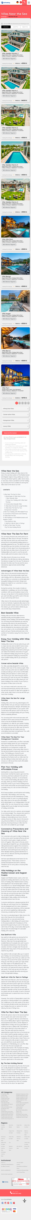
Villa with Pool (19, 1108)
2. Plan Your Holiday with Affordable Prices (15, 512)
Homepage (4, 16)
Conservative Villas (5, 1098)
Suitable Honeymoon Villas (22, 1095)
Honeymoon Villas (5, 1099)
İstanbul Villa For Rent (11, 1148)
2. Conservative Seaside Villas (13, 504)
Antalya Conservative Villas (7, 1114)
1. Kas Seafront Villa (10, 521)
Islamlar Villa (19, 1112)
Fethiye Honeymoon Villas (21, 1098)
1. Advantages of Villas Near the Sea (14, 496)
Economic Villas (4, 1097)
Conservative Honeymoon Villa (7, 1118)
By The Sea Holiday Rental (22, 1110)
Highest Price (25, 26)
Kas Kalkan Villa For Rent (21, 1114)
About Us (3, 1162)
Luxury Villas (4, 1095)
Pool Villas (3, 1110)
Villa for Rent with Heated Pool (22, 1102)
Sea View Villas (4, 1101)
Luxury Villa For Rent (20, 1104)
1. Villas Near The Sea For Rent (12, 494)
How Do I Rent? (20, 1162)
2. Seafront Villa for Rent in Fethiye (14, 523)
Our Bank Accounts (5, 1166)
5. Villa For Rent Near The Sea (11, 525)
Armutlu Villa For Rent (3, 1148)
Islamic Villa (18, 1111)
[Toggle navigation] (29, 2)
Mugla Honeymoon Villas (21, 1099)
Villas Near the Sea (5, 1102)
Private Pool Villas (5, 1108)
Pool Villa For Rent (20, 1105)
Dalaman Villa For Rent (19, 1138)
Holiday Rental (19, 1107)
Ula (9, 1142)
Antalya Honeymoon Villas (22, 1097)
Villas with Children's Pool (6, 1107)
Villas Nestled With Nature (7, 1104)
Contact (18, 1164)
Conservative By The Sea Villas (7, 1112)
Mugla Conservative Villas (6, 1117)
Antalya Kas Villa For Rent (22, 1117)
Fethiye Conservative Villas (7, 1115)
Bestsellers (6, 26)
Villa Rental (18, 1101)
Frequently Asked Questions (7, 1164)
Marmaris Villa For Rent (3, 1138)
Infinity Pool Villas (5, 1094)
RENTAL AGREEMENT (6, 1170)
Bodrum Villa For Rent (26, 1132)
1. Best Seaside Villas (12, 498)
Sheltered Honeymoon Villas (22, 1094)
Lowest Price (15, 26)
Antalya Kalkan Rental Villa (22, 1115)
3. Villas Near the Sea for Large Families (15, 506)
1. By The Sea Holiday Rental (12, 527)
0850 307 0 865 (17, 1193)
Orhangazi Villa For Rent (3, 1154)
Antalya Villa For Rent (3, 1127)
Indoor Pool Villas (5, 1105)
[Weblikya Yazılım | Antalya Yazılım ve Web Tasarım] (24, 1200)
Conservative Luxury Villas (7, 1111)
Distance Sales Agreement (6, 1174)
